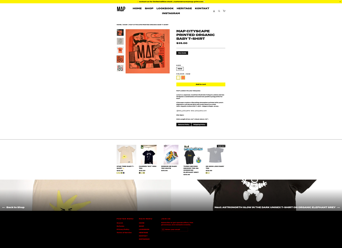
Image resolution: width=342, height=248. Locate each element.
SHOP (149, 8)
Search (120, 223)
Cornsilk (178, 77)
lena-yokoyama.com (199, 111)
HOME (137, 8)
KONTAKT (202, 8)
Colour (183, 74)
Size (178, 65)
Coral (183, 77)
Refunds (120, 226)
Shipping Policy (199, 124)
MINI (180, 69)
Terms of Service (124, 232)
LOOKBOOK (165, 8)
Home (119, 24)
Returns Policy (183, 124)
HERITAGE (184, 8)
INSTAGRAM (171, 13)
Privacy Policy (123, 229)
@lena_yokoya (182, 111)
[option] (148, 51)
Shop (125, 24)
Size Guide (182, 53)
